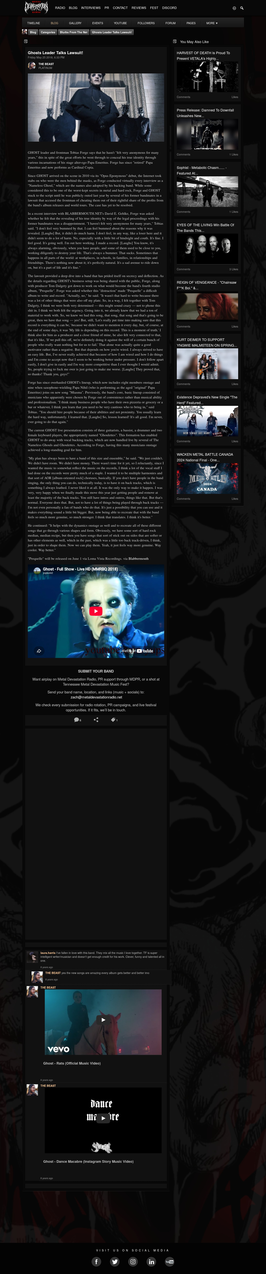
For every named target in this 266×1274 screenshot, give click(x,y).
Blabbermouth (139, 558)
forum (171, 23)
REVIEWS (139, 7)
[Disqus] (96, 783)
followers (146, 23)
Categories (48, 32)
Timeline (33, 23)
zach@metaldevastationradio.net (96, 696)
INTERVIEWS (91, 7)
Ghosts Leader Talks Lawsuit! (112, 32)
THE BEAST (46, 64)
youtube (120, 23)
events (97, 23)
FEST (154, 7)
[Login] (234, 8)
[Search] (242, 8)
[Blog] (26, 41)
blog (54, 23)
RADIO (60, 7)
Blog (33, 32)
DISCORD (169, 7)
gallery (75, 23)
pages (191, 23)
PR (107, 7)
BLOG (73, 7)
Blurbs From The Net (73, 32)
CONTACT (120, 7)
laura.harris (48, 953)
